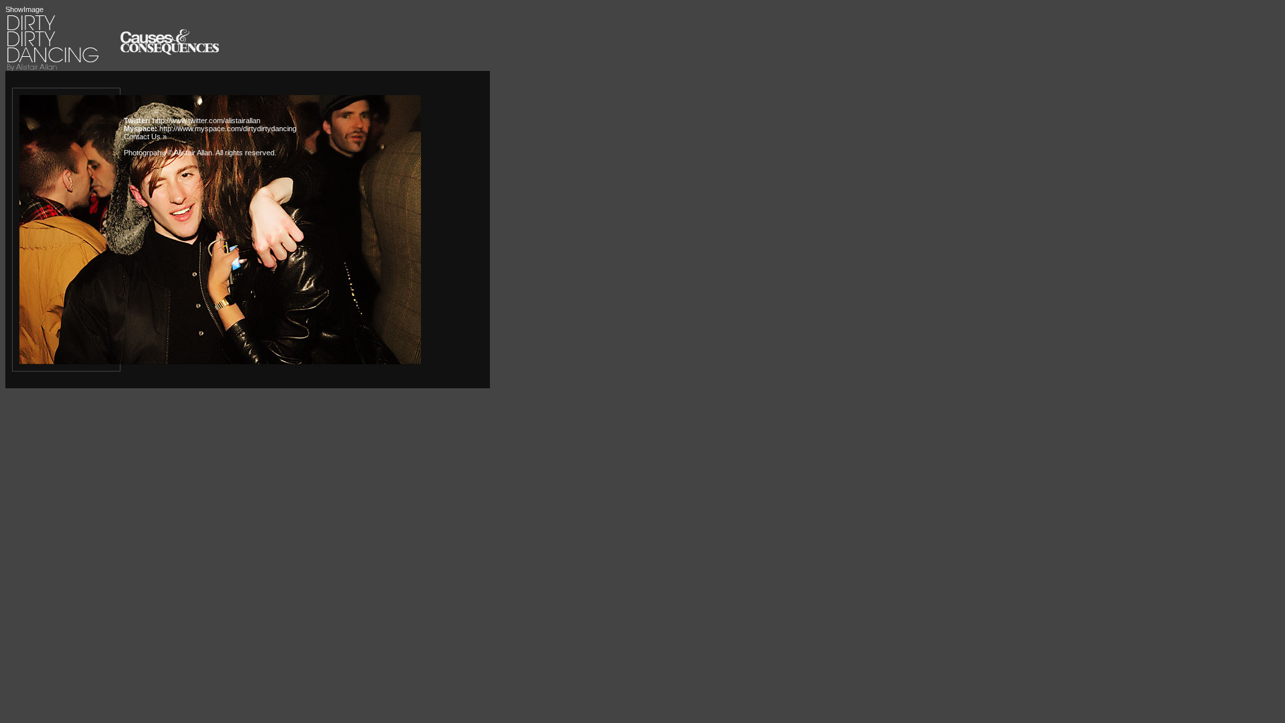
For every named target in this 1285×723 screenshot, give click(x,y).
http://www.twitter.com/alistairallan (206, 120)
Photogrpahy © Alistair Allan (168, 153)
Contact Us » (145, 137)
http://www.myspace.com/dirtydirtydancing (227, 129)
